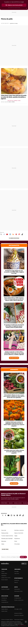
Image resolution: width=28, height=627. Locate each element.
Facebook (4, 234)
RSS (13, 234)
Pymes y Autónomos (18, 600)
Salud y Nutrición (18, 533)
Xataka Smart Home (5, 577)
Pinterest (16, 234)
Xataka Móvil (4, 573)
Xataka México (4, 609)
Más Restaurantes (14, 357)
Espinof (16, 582)
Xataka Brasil (4, 611)
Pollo (15, 541)
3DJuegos (16, 571)
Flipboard (19, 234)
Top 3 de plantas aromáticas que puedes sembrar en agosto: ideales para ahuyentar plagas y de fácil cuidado (14, 479)
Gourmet (3, 530)
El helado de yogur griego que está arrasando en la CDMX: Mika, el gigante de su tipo (14, 272)
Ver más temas (5, 549)
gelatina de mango (14, 23)
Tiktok (22, 234)
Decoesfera (3, 600)
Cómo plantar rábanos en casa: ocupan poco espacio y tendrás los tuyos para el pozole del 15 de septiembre (14, 396)
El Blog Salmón (17, 598)
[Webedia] (5, 564)
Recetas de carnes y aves (14, 100)
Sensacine (16, 580)
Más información (22, 625)
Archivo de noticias (14, 238)
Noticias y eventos (19, 530)
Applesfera (3, 575)
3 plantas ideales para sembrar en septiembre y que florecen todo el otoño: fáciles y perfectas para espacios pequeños (14, 424)
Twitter (1, 234)
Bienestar (3, 541)
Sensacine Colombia (18, 615)
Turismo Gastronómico (7, 535)
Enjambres (17, 538)
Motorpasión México (18, 619)
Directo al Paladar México (7, 619)
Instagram (10, 234)
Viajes (15, 535)
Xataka (2, 571)
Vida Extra (16, 573)
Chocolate (17, 544)
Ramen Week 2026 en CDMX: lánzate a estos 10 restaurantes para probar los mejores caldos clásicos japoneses (14, 299)
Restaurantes (14, 245)
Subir (23, 563)
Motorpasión (17, 589)
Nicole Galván (4, 101)
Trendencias (4, 598)
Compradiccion (4, 602)
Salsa (2, 544)
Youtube (7, 234)
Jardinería (14, 369)
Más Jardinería (14, 483)
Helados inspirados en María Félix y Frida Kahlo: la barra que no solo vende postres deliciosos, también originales (14, 353)
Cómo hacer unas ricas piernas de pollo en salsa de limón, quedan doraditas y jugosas (13, 97)
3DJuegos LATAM (18, 609)
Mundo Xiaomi (4, 579)
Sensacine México (18, 613)
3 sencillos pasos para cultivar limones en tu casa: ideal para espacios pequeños (14, 452)
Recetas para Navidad (6, 538)
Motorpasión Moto (18, 591)
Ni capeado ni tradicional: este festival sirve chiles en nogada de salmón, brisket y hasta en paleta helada (14, 326)
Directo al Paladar (5, 589)
